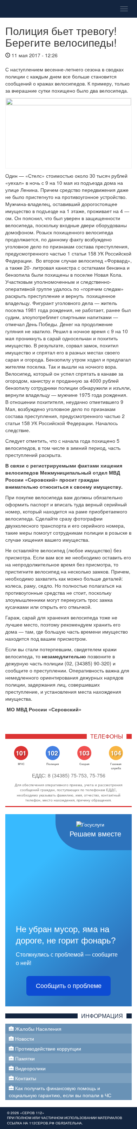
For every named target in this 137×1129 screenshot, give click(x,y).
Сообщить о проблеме (69, 985)
